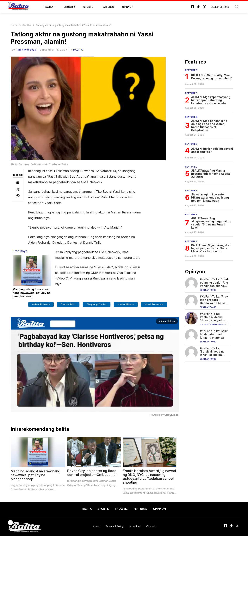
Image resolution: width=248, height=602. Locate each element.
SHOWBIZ (69, 6)
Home (14, 25)
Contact (150, 526)
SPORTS (88, 6)
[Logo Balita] (18, 7)
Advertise (134, 526)
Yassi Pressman (154, 304)
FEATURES (108, 6)
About (96, 526)
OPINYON (127, 6)
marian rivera (126, 304)
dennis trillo (68, 304)
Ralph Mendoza (26, 49)
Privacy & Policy (115, 526)
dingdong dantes (97, 304)
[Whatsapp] (18, 196)
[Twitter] (17, 189)
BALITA (49, 6)
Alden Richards (41, 304)
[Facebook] (17, 183)
